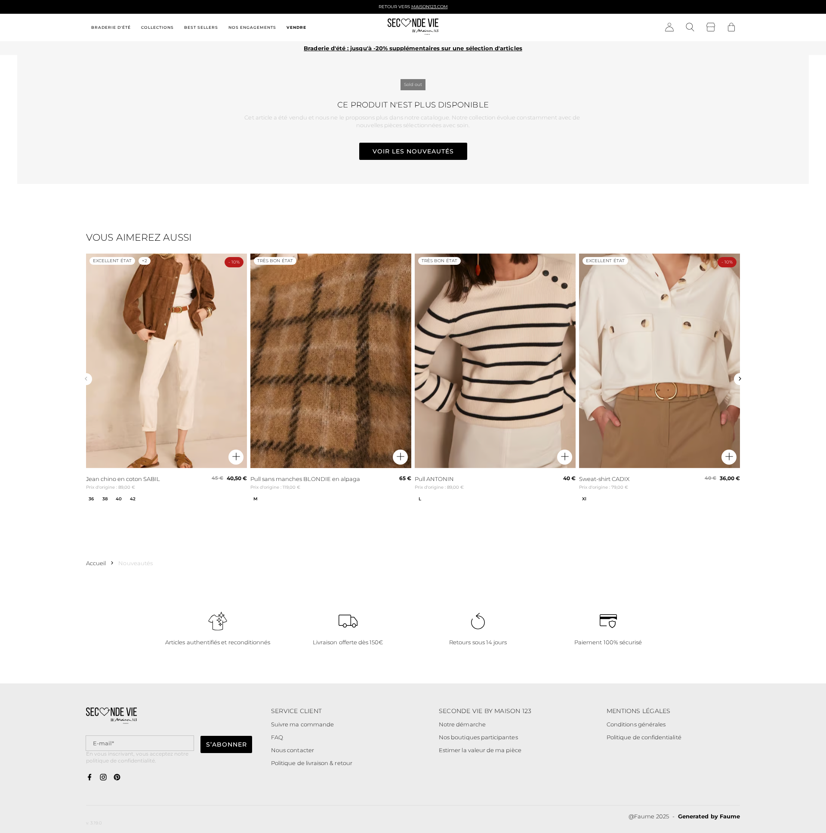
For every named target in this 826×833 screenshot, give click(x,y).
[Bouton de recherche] (690, 27)
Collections (157, 27)
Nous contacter (292, 750)
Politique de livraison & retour (311, 763)
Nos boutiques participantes (478, 737)
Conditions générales (636, 724)
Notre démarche (462, 724)
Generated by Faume (709, 816)
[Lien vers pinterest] (117, 777)
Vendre (296, 27)
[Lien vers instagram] (103, 777)
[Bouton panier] (731, 27)
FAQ (277, 737)
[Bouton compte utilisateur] (669, 27)
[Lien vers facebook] (89, 777)
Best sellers (201, 27)
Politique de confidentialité (644, 737)
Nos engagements (252, 27)
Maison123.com (429, 6)
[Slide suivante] (740, 379)
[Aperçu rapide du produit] (235, 457)
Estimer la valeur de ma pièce (480, 750)
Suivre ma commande (302, 724)
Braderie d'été (111, 27)
